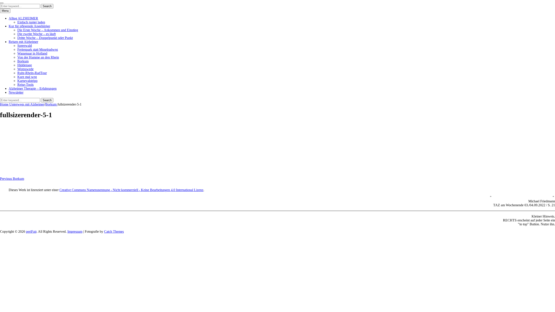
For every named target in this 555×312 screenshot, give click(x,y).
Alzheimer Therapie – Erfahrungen (33, 88)
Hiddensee (24, 65)
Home (4, 104)
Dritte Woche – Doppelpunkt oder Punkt (45, 38)
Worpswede (25, 69)
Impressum (74, 231)
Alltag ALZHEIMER (23, 18)
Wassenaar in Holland (32, 53)
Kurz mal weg (27, 77)
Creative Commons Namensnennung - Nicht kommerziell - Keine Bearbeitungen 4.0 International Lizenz (131, 190)
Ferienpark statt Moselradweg (37, 49)
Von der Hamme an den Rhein (38, 57)
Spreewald (24, 45)
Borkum (23, 61)
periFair (31, 231)
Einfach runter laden (31, 22)
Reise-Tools (25, 84)
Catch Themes (114, 231)
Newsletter (16, 92)
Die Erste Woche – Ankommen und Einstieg (47, 30)
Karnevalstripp (27, 81)
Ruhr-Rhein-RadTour (32, 73)
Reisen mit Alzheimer (23, 42)
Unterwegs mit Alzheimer (26, 104)
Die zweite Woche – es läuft (36, 34)
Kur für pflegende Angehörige (29, 26)
